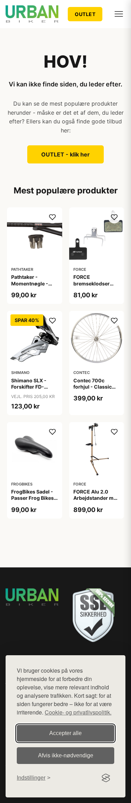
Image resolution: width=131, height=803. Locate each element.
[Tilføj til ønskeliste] (52, 217)
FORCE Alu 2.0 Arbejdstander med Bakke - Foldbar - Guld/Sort (96, 501)
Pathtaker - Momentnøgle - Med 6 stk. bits (29, 283)
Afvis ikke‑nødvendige (65, 755)
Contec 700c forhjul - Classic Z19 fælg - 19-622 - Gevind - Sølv (96, 390)
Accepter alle (65, 733)
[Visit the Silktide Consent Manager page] (105, 778)
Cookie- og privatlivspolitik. (78, 712)
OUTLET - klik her (65, 154)
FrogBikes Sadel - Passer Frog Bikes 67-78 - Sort (32, 498)
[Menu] (119, 14)
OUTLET (85, 14)
